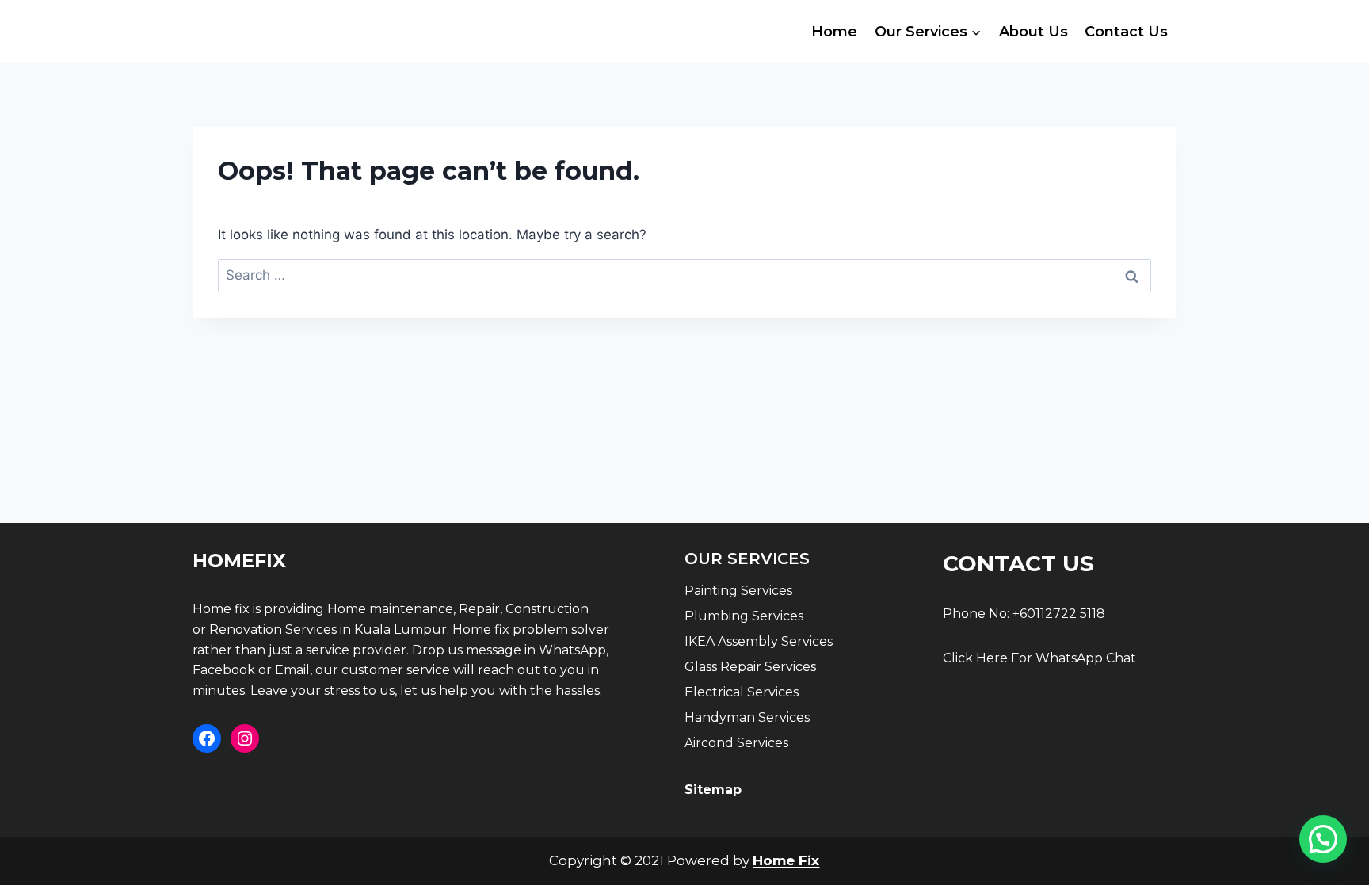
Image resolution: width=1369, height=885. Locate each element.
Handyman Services (747, 717)
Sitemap (713, 789)
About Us (1033, 31)
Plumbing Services (743, 616)
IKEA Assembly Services (758, 641)
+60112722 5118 (1058, 613)
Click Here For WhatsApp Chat (1039, 658)
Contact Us (1126, 31)
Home (834, 31)
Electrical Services (741, 692)
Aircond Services (736, 742)
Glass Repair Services (750, 666)
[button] (1323, 839)
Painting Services (738, 590)
